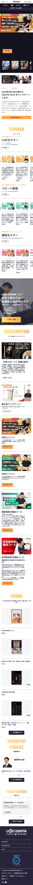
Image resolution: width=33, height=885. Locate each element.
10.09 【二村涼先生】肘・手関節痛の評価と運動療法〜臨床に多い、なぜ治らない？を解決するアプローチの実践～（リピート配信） (8, 218)
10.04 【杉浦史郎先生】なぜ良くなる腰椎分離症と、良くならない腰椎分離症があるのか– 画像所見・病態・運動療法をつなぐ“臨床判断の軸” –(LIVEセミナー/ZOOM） (8, 173)
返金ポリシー (5, 876)
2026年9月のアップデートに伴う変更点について (16, 802)
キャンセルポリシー (20, 876)
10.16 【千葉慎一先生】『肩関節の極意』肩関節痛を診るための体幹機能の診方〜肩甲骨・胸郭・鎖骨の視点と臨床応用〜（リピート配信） (22, 219)
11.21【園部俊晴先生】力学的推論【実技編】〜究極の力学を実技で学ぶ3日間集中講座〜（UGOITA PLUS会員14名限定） (22, 265)
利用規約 (12, 876)
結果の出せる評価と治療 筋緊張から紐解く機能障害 (16, 661)
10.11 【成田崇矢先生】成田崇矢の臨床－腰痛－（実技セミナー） (8, 262)
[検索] (25, 2)
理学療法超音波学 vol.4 (8, 630)
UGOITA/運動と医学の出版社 (14, 870)
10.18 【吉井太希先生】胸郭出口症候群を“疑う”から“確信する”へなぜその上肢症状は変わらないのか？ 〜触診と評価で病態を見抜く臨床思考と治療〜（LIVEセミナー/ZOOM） (22, 173)
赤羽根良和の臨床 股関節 (8, 692)
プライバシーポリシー (7, 873)
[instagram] (3, 882)
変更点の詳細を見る (16, 117)
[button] (5, 2)
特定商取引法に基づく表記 (20, 873)
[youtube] (5, 882)
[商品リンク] (8, 159)
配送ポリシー (5, 879)
